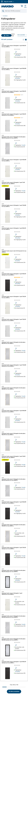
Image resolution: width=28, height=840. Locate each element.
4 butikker (17, 124)
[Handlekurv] (22, 6)
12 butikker (17, 55)
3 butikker (17, 101)
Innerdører (5, 15)
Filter (7, 35)
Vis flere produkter (14, 691)
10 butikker (17, 238)
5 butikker (17, 329)
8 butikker (17, 78)
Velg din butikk (8, 1)
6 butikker (17, 260)
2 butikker (17, 420)
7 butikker (17, 169)
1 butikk (23, 145)
